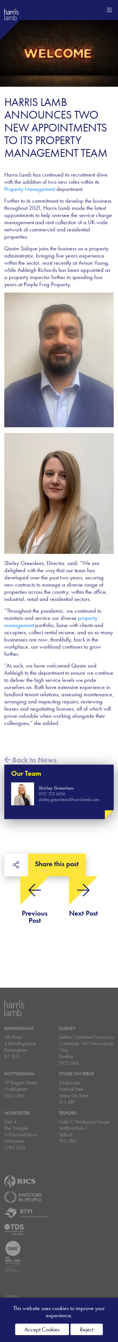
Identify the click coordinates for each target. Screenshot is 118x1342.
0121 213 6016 (52, 794)
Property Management (30, 189)
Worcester (17, 1113)
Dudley (67, 1028)
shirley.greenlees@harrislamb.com (69, 799)
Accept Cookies (42, 1329)
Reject (86, 1329)
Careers (11, 1296)
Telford (68, 1113)
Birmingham (19, 1028)
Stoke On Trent (76, 1074)
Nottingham (19, 1074)
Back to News (34, 760)
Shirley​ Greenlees (56, 788)
